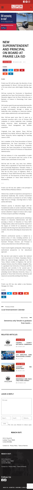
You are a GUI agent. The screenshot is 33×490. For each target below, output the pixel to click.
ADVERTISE (12, 487)
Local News (7, 62)
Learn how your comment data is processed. (13, 426)
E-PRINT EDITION (26, 487)
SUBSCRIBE (18, 487)
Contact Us (6, 445)
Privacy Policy (14, 445)
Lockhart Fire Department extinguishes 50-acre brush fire (24, 369)
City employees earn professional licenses (24, 355)
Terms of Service (23, 445)
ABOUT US (5, 487)
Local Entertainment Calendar (13, 310)
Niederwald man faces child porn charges (24, 379)
